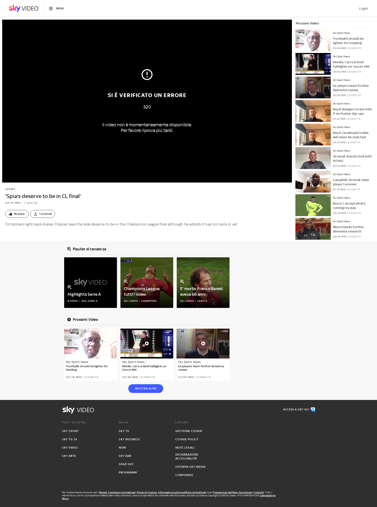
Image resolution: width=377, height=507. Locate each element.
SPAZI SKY (126, 464)
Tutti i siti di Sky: (74, 422)
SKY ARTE (69, 455)
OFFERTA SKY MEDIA (190, 466)
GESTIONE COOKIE (188, 431)
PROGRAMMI (128, 472)
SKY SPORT (70, 431)
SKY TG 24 (69, 439)
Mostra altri (145, 388)
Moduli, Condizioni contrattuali (117, 492)
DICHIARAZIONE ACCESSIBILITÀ (186, 456)
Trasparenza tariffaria (225, 492)
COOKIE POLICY (187, 439)
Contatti (259, 492)
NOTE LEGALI (185, 447)
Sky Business (129, 439)
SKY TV (124, 431)
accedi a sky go (296, 409)
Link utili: (182, 422)
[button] (17, 214)
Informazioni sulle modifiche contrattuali (182, 492)
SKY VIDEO (70, 447)
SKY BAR (125, 455)
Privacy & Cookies (147, 492)
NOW (122, 447)
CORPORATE (184, 475)
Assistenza (245, 492)
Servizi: (124, 422)
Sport (10, 189)
